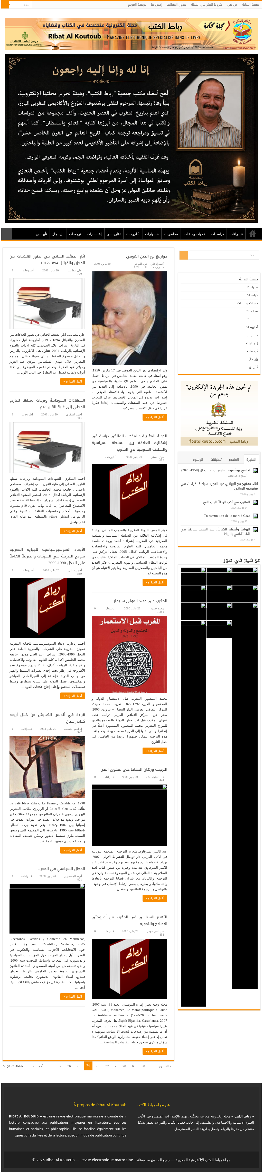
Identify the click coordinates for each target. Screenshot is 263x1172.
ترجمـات (75, 234)
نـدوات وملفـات (194, 234)
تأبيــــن (41, 234)
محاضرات (171, 234)
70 (124, 1066)
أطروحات (132, 234)
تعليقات (216, 459)
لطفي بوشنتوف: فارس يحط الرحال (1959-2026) (215, 470)
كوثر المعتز (158, 456)
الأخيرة (251, 459)
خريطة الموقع (137, 4)
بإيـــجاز (58, 234)
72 (107, 1066)
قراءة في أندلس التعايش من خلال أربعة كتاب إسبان (47, 718)
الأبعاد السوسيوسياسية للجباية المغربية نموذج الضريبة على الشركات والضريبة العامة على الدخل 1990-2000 (47, 556)
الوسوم (198, 459)
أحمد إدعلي (75, 570)
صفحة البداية (250, 4)
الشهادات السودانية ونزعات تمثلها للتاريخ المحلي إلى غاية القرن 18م (47, 404)
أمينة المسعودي (73, 876)
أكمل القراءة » (155, 417)
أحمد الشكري (74, 414)
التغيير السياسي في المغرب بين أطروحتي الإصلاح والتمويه (129, 920)
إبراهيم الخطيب (73, 728)
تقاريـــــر (114, 234)
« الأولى (165, 1066)
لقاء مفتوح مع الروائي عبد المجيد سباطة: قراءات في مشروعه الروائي (219, 486)
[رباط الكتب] (131, 33)
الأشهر (234, 459)
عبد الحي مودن (155, 931)
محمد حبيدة (157, 608)
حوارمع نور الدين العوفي (146, 256)
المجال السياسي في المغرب (61, 868)
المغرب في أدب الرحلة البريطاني (226, 502)
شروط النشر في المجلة (206, 4)
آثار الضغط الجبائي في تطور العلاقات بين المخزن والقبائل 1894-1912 (47, 260)
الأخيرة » (39, 1066)
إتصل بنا (156, 4)
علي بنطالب (75, 270)
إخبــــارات (94, 234)
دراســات (217, 234)
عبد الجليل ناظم (155, 776)
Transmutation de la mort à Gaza (227, 515)
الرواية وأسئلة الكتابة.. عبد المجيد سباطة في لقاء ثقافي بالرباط (215, 531)
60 (134, 1066)
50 (143, 1066)
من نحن (232, 4)
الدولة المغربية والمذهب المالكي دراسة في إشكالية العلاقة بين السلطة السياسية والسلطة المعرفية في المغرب (129, 442)
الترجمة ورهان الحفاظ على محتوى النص (133, 769)
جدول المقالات (176, 4)
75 (78, 1066)
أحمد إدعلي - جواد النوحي (149, 263)
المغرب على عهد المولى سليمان (139, 601)
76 (69, 1066)
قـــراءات (236, 234)
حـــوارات (152, 234)
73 (97, 1066)
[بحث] (5, 4)
